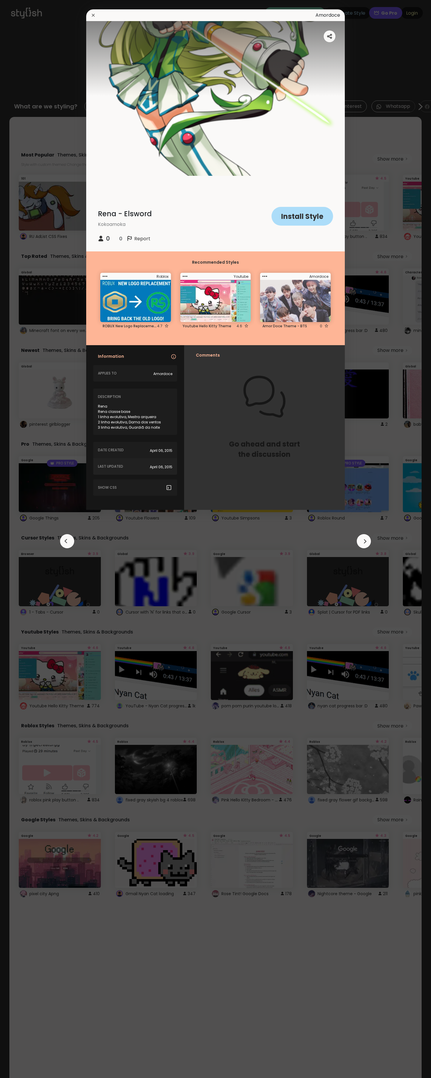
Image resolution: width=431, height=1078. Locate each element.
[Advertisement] (23, 539)
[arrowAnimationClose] (67, 541)
